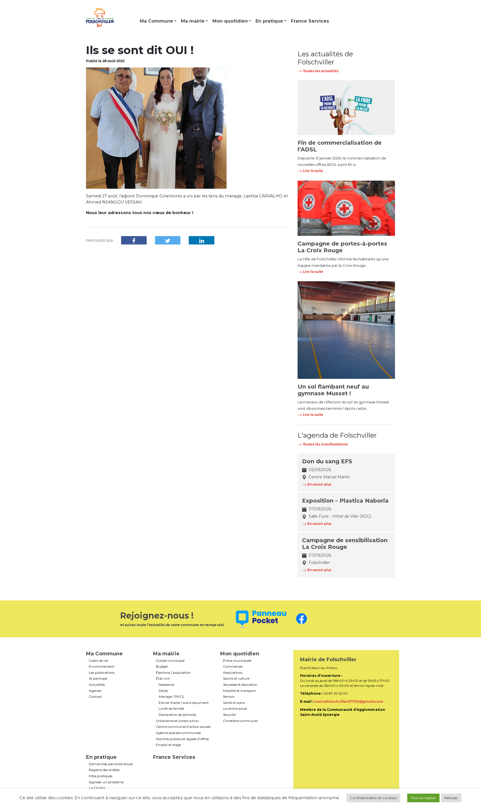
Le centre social (235, 708)
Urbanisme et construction (177, 720)
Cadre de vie (98, 660)
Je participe (98, 678)
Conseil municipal (170, 660)
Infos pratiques (100, 776)
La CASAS (97, 788)
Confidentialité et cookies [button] (373, 798)
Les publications (101, 672)
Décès (163, 690)
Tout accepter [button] (423, 798)
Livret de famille (171, 708)
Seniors (228, 696)
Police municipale (237, 660)
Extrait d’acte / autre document (184, 702)
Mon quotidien (230, 21)
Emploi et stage (168, 744)
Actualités (97, 684)
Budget (162, 666)
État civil (163, 678)
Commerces (232, 666)
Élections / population (173, 672)
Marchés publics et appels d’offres (182, 739)
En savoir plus (318, 484)
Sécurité (229, 714)
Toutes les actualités (320, 71)
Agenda (95, 690)
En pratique (269, 21)
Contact (95, 696)
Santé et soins (234, 702)
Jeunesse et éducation (240, 684)
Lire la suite (312, 171)
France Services (310, 21)
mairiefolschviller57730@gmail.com (348, 701)
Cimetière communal (240, 720)
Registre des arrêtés (104, 770)
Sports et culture (236, 678)
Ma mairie (193, 21)
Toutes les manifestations (325, 444)
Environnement (101, 666)
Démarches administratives (111, 764)
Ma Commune (156, 21)
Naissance (166, 684)
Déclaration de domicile (177, 714)
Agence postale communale (178, 732)
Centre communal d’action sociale (183, 726)
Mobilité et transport (239, 690)
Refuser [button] (451, 798)
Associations (232, 672)
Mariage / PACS (171, 696)
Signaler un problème (106, 782)
